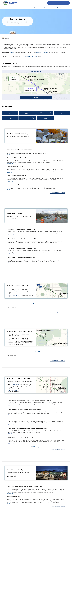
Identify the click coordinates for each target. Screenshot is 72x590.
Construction (47, 7)
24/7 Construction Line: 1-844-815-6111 (58, 3)
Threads (45, 52)
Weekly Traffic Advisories (27, 112)
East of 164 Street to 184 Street (62, 112)
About (40, 7)
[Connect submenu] (69, 7)
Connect (66, 7)
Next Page (37, 447)
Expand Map (36, 97)
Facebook (38, 52)
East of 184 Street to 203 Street (10, 117)
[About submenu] (42, 7)
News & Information (57, 7)
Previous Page (36, 303)
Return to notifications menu (57, 192)
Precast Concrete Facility (28, 118)
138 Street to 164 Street (45, 112)
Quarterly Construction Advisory (10, 112)
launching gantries (16, 291)
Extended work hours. (14, 390)
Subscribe (12, 52)
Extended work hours (14, 295)
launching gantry (14, 339)
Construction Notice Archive (29, 56)
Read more (10, 155)
